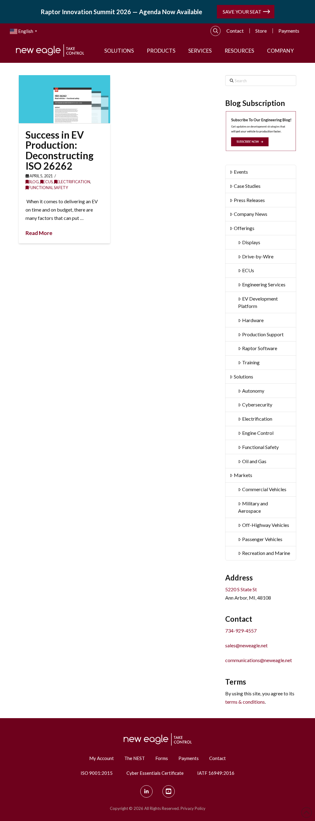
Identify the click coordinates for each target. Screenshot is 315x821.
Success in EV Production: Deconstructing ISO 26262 (60, 150)
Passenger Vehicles (262, 539)
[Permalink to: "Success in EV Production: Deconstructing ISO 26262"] (64, 99)
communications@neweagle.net (258, 660)
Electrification (73, 182)
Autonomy (253, 391)
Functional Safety (48, 187)
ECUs (48, 182)
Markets (243, 475)
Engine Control (257, 433)
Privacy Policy (193, 808)
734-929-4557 (241, 630)
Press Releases (249, 200)
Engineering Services (263, 284)
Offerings (244, 228)
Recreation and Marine (266, 553)
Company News (250, 214)
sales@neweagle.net (246, 645)
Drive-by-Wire (257, 256)
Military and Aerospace (253, 507)
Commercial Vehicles (264, 489)
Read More (39, 233)
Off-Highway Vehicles (265, 525)
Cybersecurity (257, 404)
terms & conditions (245, 702)
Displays (251, 242)
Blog (33, 182)
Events (241, 172)
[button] (215, 31)
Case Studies (247, 186)
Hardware (253, 320)
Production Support (263, 334)
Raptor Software (259, 348)
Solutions (243, 376)
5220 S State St (241, 589)
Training (251, 362)
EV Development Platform (258, 302)
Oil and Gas (254, 461)
